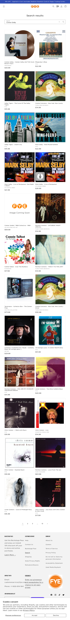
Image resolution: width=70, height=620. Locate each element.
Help (26, 540)
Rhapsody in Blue (41, 62)
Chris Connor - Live (41, 430)
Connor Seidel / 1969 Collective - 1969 (18, 225)
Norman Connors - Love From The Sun (48, 470)
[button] (4, 6)
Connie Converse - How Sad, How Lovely (49, 103)
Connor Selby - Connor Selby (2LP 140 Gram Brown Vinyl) (19, 62)
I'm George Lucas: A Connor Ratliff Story (49, 347)
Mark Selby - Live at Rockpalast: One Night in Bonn (19, 185)
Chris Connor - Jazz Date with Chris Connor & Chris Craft (50, 510)
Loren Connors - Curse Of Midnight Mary (18, 509)
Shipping (28, 556)
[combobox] (35, 22)
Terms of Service (52, 548)
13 (42, 523)
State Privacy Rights (32, 561)
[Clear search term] (59, 22)
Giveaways (28, 575)
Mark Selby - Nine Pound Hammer (46, 144)
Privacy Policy (29, 610)
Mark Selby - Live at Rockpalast (46, 184)
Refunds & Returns (31, 565)
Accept (34, 615)
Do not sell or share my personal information (54, 558)
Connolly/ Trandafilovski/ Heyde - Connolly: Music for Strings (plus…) (19, 348)
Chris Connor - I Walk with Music (16, 430)
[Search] (63, 22)
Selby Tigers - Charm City (13, 144)
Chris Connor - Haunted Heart (15, 470)
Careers (48, 544)
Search (27, 552)
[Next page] (47, 524)
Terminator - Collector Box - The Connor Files (18, 307)
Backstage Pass (30, 548)
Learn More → (10, 555)
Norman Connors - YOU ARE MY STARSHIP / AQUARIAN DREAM (20, 389)
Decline (56, 615)
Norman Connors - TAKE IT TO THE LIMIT (49, 266)
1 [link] (22, 524)
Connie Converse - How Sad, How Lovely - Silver (49, 307)
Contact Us (29, 544)
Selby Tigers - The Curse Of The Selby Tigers (17, 104)
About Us (49, 540)
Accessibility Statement (54, 563)
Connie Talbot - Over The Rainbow (16, 266)
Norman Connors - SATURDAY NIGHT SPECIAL (48, 226)
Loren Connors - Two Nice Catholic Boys (49, 389)
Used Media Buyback (53, 567)
